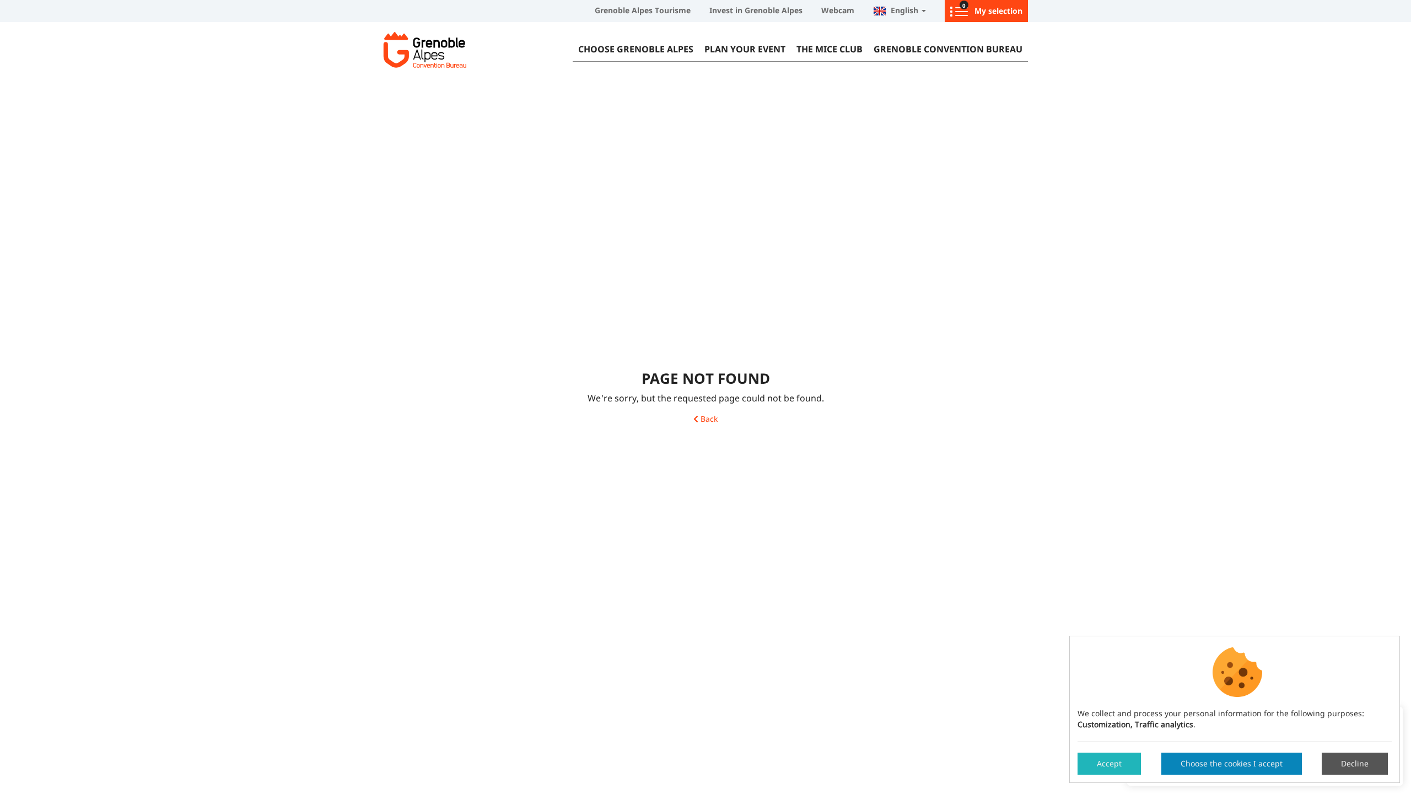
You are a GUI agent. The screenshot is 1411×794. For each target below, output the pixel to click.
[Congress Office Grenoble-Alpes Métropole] (452, 49)
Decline (1355, 763)
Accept (1109, 763)
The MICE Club (829, 49)
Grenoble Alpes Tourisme (643, 10)
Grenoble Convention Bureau (948, 49)
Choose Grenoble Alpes (635, 49)
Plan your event (744, 49)
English (903, 10)
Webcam (837, 10)
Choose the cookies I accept (1232, 763)
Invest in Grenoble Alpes (756, 10)
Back (708, 419)
